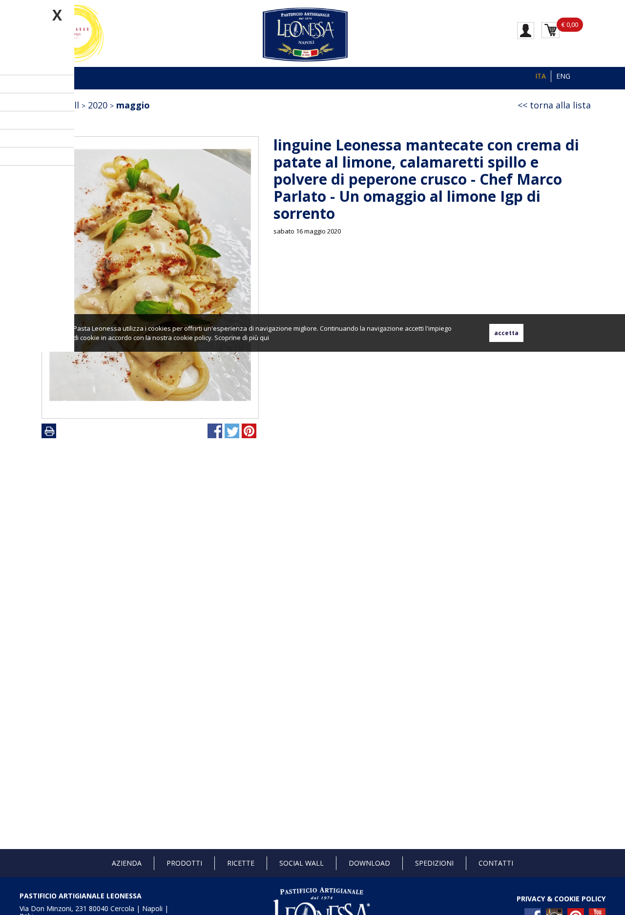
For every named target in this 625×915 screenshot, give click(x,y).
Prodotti (184, 863)
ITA (540, 76)
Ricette (240, 863)
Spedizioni (434, 863)
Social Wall (301, 863)
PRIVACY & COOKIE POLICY (561, 898)
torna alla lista (560, 105)
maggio (133, 105)
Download (369, 863)
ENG (563, 76)
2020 (97, 105)
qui (264, 337)
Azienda (127, 863)
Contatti (496, 863)
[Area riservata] (525, 30)
